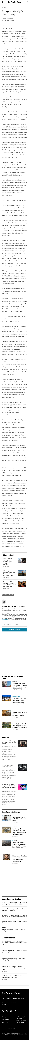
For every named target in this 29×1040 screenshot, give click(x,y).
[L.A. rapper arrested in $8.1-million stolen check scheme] (6, 818)
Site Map (4, 1004)
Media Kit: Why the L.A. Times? (21, 1017)
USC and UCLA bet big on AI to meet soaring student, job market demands (19, 714)
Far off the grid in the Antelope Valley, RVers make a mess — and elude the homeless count (19, 831)
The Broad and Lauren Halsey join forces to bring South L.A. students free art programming (19, 686)
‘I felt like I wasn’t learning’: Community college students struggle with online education (8, 561)
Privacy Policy (5, 619)
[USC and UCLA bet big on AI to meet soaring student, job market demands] (6, 713)
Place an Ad (5, 1022)
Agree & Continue (14, 629)
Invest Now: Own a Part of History (21, 1021)
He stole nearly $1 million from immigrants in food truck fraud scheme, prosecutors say (19, 858)
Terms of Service (20, 613)
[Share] (3, 25)
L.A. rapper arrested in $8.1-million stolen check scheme (19, 819)
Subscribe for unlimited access (9, 1002)
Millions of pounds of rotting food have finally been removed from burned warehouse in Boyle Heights (14, 943)
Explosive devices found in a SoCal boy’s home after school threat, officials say (19, 726)
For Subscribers (16, 696)
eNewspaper (5, 1017)
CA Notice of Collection (9, 1034)
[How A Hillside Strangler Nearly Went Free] (22, 767)
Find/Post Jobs (6, 1019)
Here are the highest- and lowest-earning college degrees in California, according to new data (19, 701)
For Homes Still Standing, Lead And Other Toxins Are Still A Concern (9, 742)
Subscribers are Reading (11, 899)
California (4, 7)
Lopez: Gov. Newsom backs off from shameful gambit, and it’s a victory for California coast (19, 845)
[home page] (14, 2)
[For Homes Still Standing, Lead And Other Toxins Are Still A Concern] (22, 743)
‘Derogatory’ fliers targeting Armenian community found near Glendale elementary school (13, 968)
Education (11, 594)
